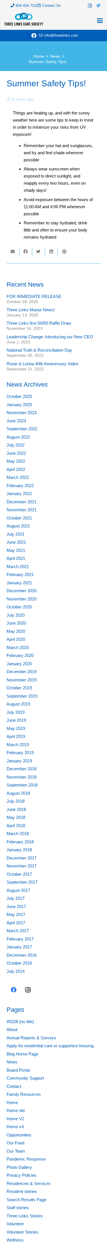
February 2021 (20, 574)
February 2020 (20, 655)
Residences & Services (29, 1183)
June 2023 (16, 420)
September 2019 (22, 696)
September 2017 (22, 882)
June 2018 (16, 809)
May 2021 (16, 550)
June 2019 (16, 720)
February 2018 (20, 841)
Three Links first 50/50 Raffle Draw (39, 323)
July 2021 (16, 534)
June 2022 (16, 453)
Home (12, 1102)
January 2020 (19, 663)
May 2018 (16, 817)
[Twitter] (98, 5)
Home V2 (15, 1118)
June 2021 (16, 542)
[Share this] (25, 251)
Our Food (15, 1142)
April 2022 (16, 469)
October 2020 (19, 606)
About (12, 1029)
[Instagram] (90, 5)
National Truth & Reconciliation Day (39, 350)
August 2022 (18, 437)
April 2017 (16, 922)
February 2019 (20, 752)
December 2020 (22, 590)
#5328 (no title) (20, 1021)
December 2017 (22, 858)
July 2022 (16, 445)
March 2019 (18, 744)
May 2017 (16, 914)
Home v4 (15, 1126)
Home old (16, 1110)
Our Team (16, 1151)
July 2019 (16, 712)
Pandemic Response (26, 1159)
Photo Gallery (19, 1167)
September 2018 (22, 785)
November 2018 (22, 777)
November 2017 (22, 865)
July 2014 (16, 971)
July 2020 (16, 615)
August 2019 (18, 704)
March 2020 (18, 647)
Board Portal (18, 1070)
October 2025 (19, 396)
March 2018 (18, 833)
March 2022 (18, 477)
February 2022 (20, 485)
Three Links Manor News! (31, 309)
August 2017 (18, 890)
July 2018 (16, 801)
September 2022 (22, 428)
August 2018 (18, 793)
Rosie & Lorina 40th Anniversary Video (42, 363)
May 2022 (16, 461)
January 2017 (19, 946)
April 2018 (16, 825)
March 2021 (18, 566)
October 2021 (19, 518)
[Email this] (13, 251)
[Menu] (100, 21)
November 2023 (22, 412)
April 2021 (16, 558)
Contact (14, 1086)
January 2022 (19, 493)
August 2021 (18, 525)
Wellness (15, 1240)
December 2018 (22, 768)
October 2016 (19, 963)
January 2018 (19, 849)
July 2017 (16, 898)
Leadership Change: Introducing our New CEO (50, 336)
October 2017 (19, 874)
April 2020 (16, 639)
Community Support (25, 1078)
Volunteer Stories (22, 1232)
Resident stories (22, 1191)
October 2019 (19, 687)
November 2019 (22, 679)
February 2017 (20, 938)
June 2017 (16, 906)
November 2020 (22, 598)
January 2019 (19, 760)
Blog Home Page (22, 1054)
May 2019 (16, 728)
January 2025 (19, 404)
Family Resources (24, 1094)
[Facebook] (34, 35)
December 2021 (22, 501)
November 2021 (22, 509)
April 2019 (16, 736)
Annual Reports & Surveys (31, 1037)
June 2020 (16, 623)
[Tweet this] (38, 251)
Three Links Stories (25, 1215)
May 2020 (16, 631)
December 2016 (22, 955)
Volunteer (15, 1223)
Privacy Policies (22, 1175)
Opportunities (19, 1134)
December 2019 (22, 671)
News (12, 1061)
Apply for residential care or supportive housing (50, 1045)
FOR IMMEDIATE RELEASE (34, 296)
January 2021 (19, 582)
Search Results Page (26, 1199)
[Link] (23, 19)
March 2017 (18, 930)
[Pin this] (64, 251)
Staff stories (18, 1207)
